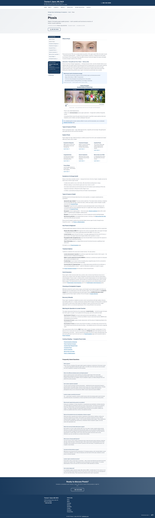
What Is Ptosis (52, 39)
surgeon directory (94, 293)
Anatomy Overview (68, 122)
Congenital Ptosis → (53, 50)
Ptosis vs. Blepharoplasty (79, 222)
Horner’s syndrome (93, 211)
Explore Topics (52, 41)
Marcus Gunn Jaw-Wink (69, 351)
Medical (63, 7)
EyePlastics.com (85, 516)
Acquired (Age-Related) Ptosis (70, 345)
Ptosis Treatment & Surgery (70, 268)
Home (45, 7)
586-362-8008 (106, 3)
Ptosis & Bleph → (52, 56)
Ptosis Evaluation (74, 245)
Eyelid (69, 12)
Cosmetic (56, 7)
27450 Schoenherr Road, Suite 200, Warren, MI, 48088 (56, 4)
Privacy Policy (70, 511)
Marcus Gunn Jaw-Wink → (54, 54)
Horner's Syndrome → (53, 52)
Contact (88, 7)
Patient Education (79, 7)
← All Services (51, 75)
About (49, 7)
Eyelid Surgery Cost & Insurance (94, 282)
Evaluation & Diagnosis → (54, 43)
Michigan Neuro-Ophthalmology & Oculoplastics (57, 12)
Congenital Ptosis (74, 209)
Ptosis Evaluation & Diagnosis (70, 341)
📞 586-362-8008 (54, 29)
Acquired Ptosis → (52, 47)
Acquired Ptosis (74, 204)
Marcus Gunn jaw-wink (100, 216)
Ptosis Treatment (66, 335)
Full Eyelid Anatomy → (53, 58)
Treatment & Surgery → (53, 45)
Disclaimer (69, 510)
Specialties (70, 7)
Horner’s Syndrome (68, 349)
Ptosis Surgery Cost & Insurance (74, 282)
